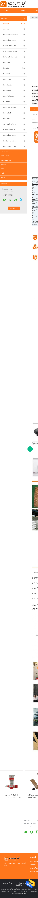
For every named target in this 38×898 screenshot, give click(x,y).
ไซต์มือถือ (19, 885)
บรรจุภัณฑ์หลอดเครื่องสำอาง (14, 46)
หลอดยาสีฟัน (14, 79)
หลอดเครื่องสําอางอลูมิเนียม (14, 135)
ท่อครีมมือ (14, 68)
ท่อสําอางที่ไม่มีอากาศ (14, 57)
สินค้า (23, 11)
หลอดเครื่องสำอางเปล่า (14, 34)
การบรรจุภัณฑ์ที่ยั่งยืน (14, 51)
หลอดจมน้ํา (14, 118)
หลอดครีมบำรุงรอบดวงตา (14, 107)
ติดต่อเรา (4, 164)
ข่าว (2, 169)
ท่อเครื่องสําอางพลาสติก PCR (14, 141)
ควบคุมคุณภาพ (6, 160)
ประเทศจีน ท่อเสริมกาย (8, 889)
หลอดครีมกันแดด (14, 96)
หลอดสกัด (14, 29)
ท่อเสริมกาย (14, 23)
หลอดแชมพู (14, 74)
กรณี (2, 173)
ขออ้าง (3, 177)
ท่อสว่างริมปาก (14, 113)
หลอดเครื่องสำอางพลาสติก (14, 40)
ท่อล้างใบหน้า (14, 85)
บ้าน (7, 11)
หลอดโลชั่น (14, 62)
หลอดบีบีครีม (14, 90)
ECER (24, 893)
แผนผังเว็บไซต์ (7, 883)
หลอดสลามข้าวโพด (14, 146)
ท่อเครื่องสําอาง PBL (14, 130)
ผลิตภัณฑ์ (13, 18)
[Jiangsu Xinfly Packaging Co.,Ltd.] (4, 199)
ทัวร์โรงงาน (5, 156)
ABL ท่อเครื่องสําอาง (14, 124)
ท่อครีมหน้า (14, 102)
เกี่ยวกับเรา (4, 151)
